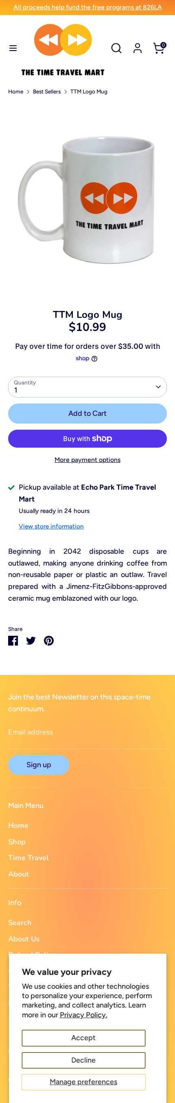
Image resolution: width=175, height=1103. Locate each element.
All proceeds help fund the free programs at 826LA (87, 7)
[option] (87, 199)
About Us (24, 939)
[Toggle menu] (10, 48)
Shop (17, 842)
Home (15, 91)
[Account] (137, 45)
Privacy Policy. (83, 1014)
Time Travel (28, 858)
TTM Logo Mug (88, 91)
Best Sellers (47, 91)
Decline (83, 1060)
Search (20, 923)
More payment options (87, 460)
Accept (83, 1037)
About (18, 874)
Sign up (38, 764)
